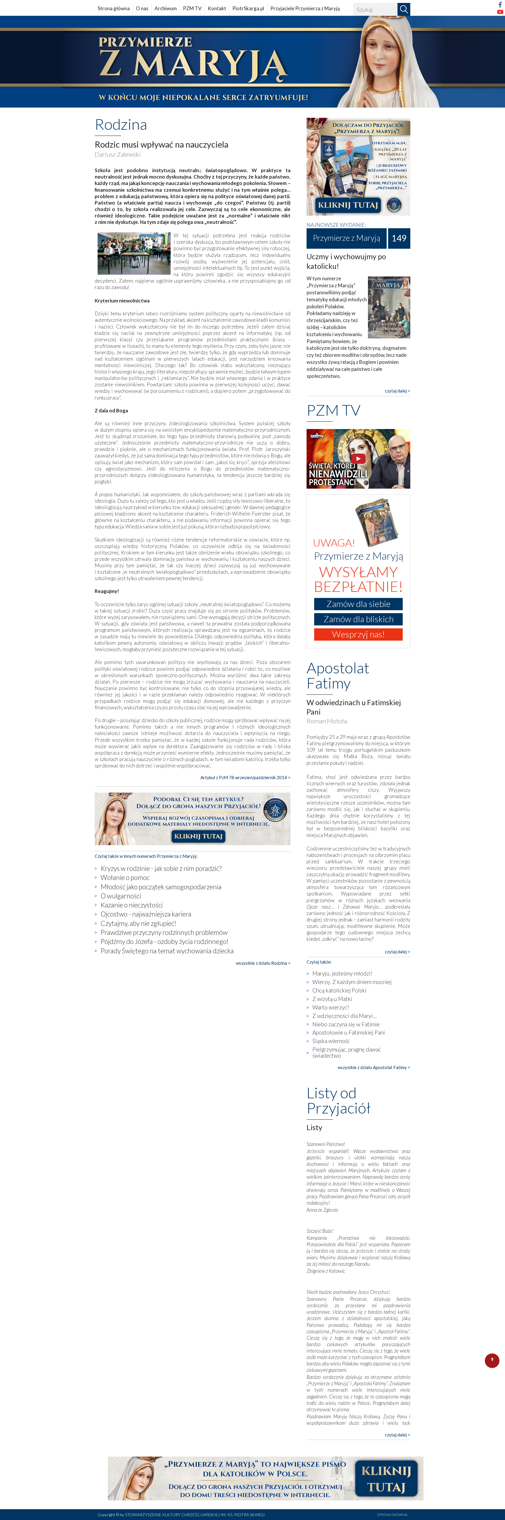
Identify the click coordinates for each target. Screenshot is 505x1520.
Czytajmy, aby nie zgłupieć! (139, 923)
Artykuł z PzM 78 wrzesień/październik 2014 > (245, 777)
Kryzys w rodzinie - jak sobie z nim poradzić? (161, 868)
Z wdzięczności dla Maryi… (344, 1015)
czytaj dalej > (397, 390)
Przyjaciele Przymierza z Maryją (305, 8)
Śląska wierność (331, 1040)
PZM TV (192, 8)
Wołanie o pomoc (125, 877)
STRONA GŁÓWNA (392, 1514)
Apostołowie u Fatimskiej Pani (348, 1032)
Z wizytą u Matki (332, 998)
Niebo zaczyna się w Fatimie (346, 1024)
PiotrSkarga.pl (248, 8)
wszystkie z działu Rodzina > (263, 963)
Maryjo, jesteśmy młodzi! (342, 973)
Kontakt (217, 8)
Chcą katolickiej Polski (339, 990)
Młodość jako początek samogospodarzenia (161, 887)
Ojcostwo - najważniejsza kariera (146, 914)
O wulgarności (121, 896)
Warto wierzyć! (330, 1007)
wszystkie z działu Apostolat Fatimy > (374, 1067)
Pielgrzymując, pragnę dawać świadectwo (346, 1052)
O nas (142, 8)
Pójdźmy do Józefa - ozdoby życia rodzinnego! (165, 941)
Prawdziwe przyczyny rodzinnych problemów (164, 932)
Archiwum (166, 8)
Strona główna (114, 8)
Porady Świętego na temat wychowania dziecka (167, 951)
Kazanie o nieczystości (132, 905)
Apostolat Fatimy (338, 675)
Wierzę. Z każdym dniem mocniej (352, 981)
